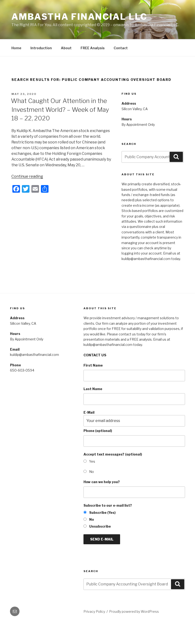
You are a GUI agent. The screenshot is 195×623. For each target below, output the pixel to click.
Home (16, 48)
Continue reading (27, 176)
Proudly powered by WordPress (134, 611)
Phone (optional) (97, 431)
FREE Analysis (93, 48)
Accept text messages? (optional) (112, 454)
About (66, 48)
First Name (93, 365)
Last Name (92, 389)
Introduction (41, 48)
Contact (121, 48)
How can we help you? (101, 482)
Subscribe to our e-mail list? (107, 505)
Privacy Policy (94, 611)
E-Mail (88, 412)
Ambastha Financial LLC (79, 16)
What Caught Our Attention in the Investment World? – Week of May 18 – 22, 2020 (60, 109)
